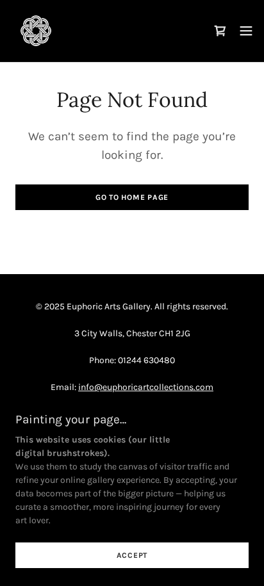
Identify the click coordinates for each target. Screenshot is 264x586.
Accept (132, 555)
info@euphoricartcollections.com (145, 387)
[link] (36, 30)
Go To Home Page (132, 197)
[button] (246, 31)
